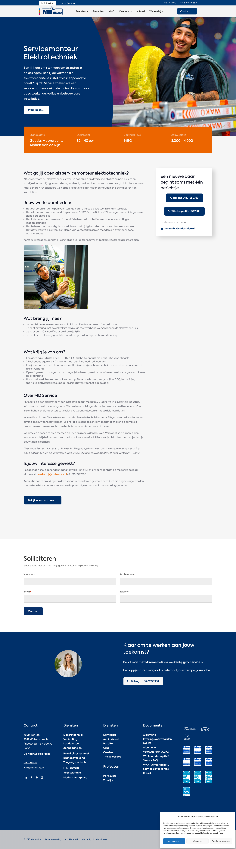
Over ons (124, 11)
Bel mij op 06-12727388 (145, 681)
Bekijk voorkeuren (221, 841)
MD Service (47, 3)
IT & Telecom (71, 767)
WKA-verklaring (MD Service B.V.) (156, 758)
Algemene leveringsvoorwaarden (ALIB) (157, 739)
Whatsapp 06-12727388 (185, 211)
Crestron (108, 752)
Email (27, 591)
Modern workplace (75, 777)
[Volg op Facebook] (31, 777)
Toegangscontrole (74, 762)
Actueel (140, 11)
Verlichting (70, 739)
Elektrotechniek (73, 734)
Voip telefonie (72, 772)
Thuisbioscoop (112, 756)
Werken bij (155, 11)
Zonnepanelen (72, 748)
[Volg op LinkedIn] (26, 777)
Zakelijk (108, 780)
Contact (187, 11)
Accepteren (174, 841)
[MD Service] (51, 10)
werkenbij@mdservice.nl (52, 474)
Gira (106, 748)
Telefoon (125, 591)
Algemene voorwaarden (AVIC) (156, 749)
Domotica (109, 734)
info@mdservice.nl (34, 767)
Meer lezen (35, 109)
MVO (111, 11)
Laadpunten (71, 743)
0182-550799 (30, 762)
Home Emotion (68, 3)
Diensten (81, 11)
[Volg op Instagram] (42, 777)
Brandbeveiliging (74, 758)
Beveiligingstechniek (76, 753)
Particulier (109, 776)
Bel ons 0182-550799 (185, 198)
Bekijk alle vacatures (41, 500)
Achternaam (127, 574)
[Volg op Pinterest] (37, 777)
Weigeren (197, 841)
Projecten (98, 11)
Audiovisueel (111, 739)
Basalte (108, 743)
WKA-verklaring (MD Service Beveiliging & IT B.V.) (156, 769)
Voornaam (30, 574)
